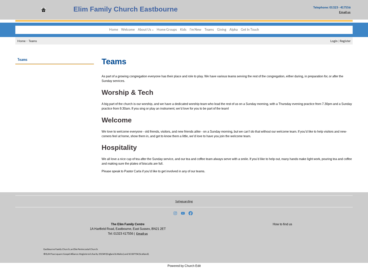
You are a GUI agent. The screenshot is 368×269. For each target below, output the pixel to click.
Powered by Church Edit (184, 265)
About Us (144, 29)
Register (345, 41)
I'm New (195, 29)
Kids (183, 29)
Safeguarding (184, 201)
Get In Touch (250, 29)
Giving (221, 29)
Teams (209, 29)
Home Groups (167, 29)
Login (334, 41)
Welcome (128, 29)
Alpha (233, 29)
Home (113, 29)
